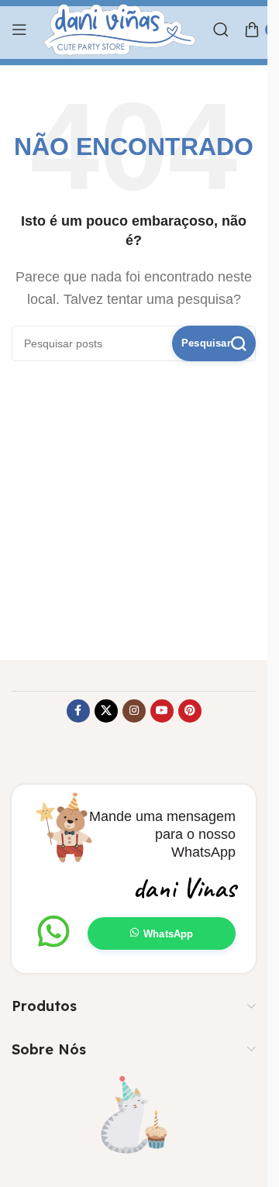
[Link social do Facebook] (78, 711)
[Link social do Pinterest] (190, 711)
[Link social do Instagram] (134, 711)
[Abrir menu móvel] (19, 29)
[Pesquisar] (220, 29)
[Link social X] (106, 711)
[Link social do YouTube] (162, 711)
